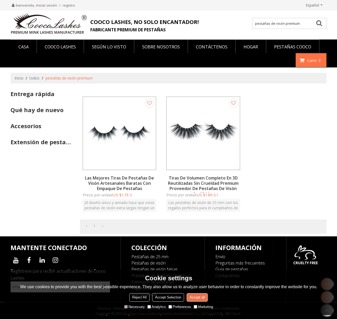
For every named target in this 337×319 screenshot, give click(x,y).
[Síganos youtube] (15, 260)
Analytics (159, 307)
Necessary (136, 307)
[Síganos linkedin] (42, 260)
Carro (314, 60)
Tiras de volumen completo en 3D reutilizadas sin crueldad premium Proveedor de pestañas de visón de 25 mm (203, 185)
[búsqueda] (321, 23)
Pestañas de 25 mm (149, 257)
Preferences (182, 307)
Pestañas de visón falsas (154, 269)
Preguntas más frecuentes (240, 263)
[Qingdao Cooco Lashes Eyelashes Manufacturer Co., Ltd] (49, 23)
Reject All (139, 297)
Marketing (205, 307)
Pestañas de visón (148, 263)
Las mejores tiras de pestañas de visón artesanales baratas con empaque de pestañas (119, 183)
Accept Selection (168, 297)
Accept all (197, 297)
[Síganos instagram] (55, 260)
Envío (220, 257)
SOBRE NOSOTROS (161, 47)
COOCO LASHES (60, 47)
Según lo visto (109, 47)
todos (34, 78)
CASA (23, 47)
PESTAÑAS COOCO (292, 47)
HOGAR (251, 47)
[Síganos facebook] (29, 260)
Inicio (18, 78)
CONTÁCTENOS (211, 47)
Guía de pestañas (231, 269)
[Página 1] (86, 226)
